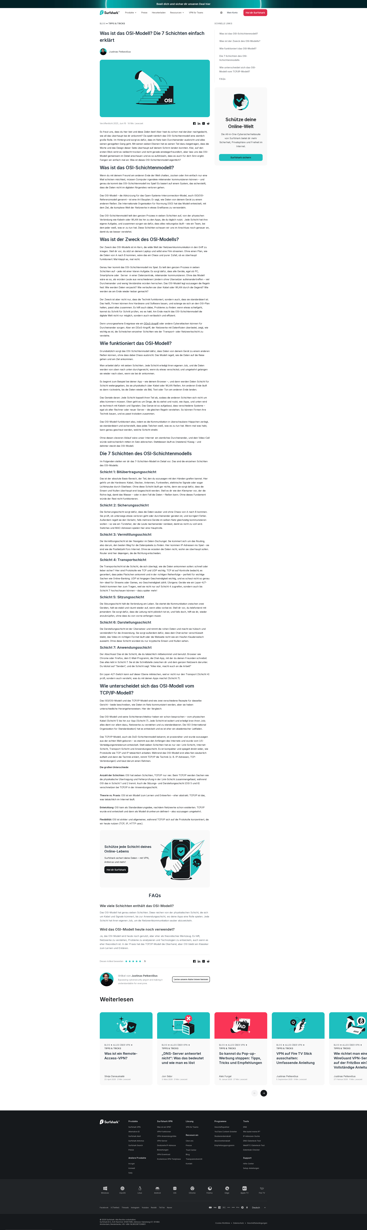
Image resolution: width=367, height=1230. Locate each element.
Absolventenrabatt (222, 1141)
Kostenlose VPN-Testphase (169, 1159)
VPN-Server (162, 1141)
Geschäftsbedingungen (257, 1223)
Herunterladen (159, 12)
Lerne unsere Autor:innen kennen (191, 979)
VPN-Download (163, 1154)
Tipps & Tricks (116, 23)
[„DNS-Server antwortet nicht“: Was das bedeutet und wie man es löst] (183, 1025)
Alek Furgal (225, 1076)
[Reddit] (208, 123)
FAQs (222, 79)
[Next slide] (263, 1093)
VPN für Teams (196, 12)
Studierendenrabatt (222, 1136)
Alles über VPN (121, 1045)
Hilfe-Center (248, 1164)
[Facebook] (194, 123)
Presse (189, 1145)
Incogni (131, 1164)
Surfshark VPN (134, 1127)
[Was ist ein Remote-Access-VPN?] (126, 1025)
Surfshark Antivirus (136, 1141)
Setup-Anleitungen (251, 1168)
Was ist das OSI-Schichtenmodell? (238, 33)
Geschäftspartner (221, 1127)
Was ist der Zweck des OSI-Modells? (239, 41)
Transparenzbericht (194, 1159)
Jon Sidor (167, 1076)
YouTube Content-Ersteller (225, 1132)
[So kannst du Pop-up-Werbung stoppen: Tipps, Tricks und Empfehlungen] (240, 1025)
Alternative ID (134, 1132)
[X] (203, 123)
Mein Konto (232, 12)
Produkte (129, 12)
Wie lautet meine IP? (251, 1132)
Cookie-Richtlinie (222, 1223)
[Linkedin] (199, 123)
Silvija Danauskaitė (114, 1076)
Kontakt (189, 1164)
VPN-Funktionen (164, 1132)
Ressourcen (175, 12)
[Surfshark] (109, 12)
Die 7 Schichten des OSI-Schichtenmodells (233, 58)
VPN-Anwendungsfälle (166, 1136)
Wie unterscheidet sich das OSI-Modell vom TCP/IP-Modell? (237, 69)
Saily (130, 1173)
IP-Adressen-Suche (251, 1136)
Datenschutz (238, 1223)
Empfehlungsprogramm (224, 1145)
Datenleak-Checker (251, 1150)
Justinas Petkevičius (120, 51)
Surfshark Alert (134, 1136)
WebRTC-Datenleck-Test (254, 1145)
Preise (144, 12)
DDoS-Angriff (151, 323)
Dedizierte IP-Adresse (166, 1145)
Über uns (189, 1141)
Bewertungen (162, 1150)
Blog (103, 23)
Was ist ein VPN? (164, 1127)
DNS (245, 1127)
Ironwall (131, 1168)
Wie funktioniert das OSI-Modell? (237, 48)
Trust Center (191, 1150)
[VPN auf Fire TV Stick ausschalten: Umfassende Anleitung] (298, 1025)
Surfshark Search (135, 1145)
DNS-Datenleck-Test (252, 1141)
